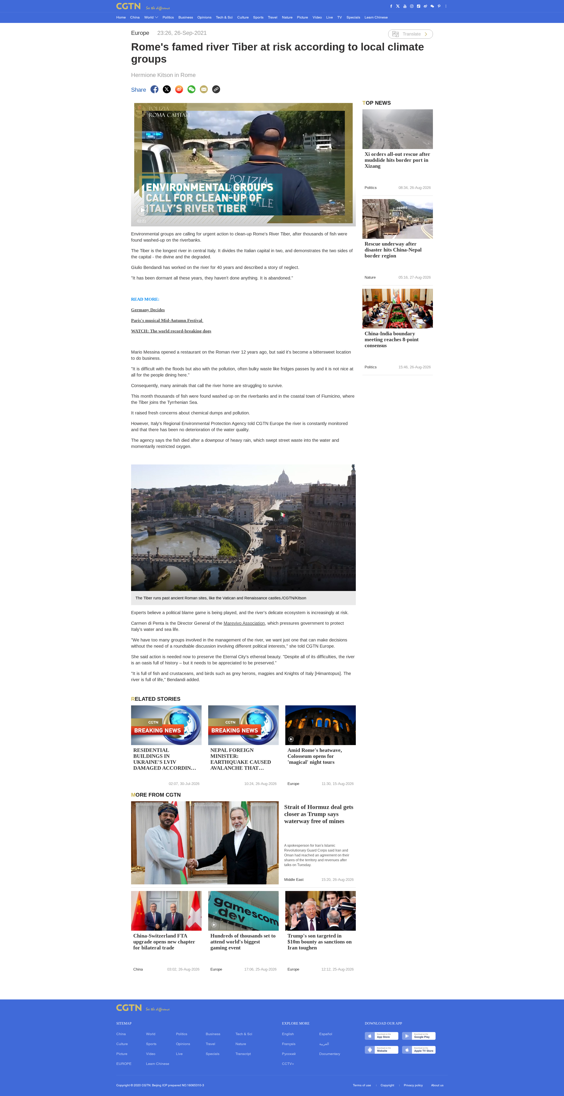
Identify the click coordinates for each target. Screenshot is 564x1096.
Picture (302, 17)
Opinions (204, 17)
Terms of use (362, 1085)
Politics (168, 17)
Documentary (329, 1054)
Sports (258, 17)
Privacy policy (413, 1085)
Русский (289, 1054)
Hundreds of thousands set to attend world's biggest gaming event (243, 942)
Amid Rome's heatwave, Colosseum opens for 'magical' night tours (315, 756)
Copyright (388, 1085)
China (135, 17)
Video (317, 17)
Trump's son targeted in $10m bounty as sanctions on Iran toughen (320, 942)
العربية (324, 1044)
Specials (353, 17)
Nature (287, 17)
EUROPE (124, 1064)
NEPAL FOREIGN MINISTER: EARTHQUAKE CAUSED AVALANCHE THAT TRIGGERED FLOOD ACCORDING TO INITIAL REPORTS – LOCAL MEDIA (242, 759)
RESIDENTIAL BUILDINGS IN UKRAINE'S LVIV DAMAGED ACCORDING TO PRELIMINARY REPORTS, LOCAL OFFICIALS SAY (164, 759)
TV (339, 17)
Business (185, 17)
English (288, 1034)
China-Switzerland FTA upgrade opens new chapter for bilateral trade (164, 942)
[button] (142, 210)
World (149, 17)
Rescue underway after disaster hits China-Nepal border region (393, 250)
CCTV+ (288, 1064)
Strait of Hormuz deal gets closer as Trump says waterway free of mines (318, 813)
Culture (243, 17)
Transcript (243, 1054)
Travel (272, 17)
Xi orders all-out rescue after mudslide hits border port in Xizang (397, 160)
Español (325, 1034)
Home (121, 17)
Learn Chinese (376, 17)
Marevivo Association (244, 623)
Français (288, 1044)
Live (329, 17)
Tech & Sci (224, 17)
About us (437, 1085)
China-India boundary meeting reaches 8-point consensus (392, 339)
